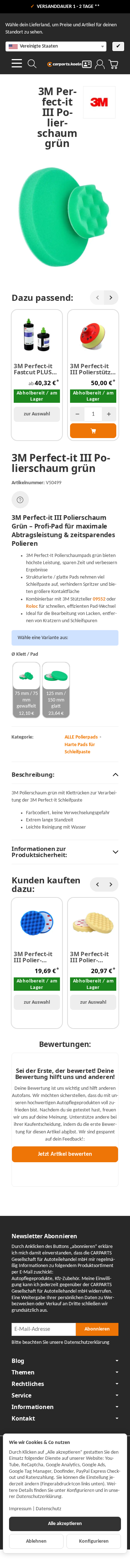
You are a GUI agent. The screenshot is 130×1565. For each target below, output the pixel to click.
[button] (65, 775)
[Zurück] (97, 297)
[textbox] (56, 46)
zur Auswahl (37, 414)
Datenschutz (48, 1509)
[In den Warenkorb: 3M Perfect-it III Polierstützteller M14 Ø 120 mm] (93, 430)
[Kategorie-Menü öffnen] (17, 63)
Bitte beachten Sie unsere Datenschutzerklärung (60, 1342)
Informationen (32, 1407)
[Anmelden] (100, 64)
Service (21, 1395)
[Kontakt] (87, 64)
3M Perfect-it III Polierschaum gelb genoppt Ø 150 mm (91, 957)
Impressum (20, 1509)
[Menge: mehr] (109, 414)
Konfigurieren (94, 1541)
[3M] (99, 102)
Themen (23, 1372)
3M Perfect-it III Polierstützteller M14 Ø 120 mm (91, 369)
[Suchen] (32, 63)
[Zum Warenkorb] (113, 64)
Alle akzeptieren (65, 1523)
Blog (18, 1361)
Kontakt (23, 1418)
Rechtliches (28, 1384)
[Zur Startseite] (65, 64)
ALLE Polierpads (81, 737)
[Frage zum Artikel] (20, 499)
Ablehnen (36, 1541)
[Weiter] (111, 297)
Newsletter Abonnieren (44, 1236)
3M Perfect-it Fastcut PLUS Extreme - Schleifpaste (33, 369)
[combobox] (56, 46)
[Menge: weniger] (77, 414)
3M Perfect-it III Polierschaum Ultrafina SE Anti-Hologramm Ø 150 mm (36, 957)
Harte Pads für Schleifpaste (80, 748)
